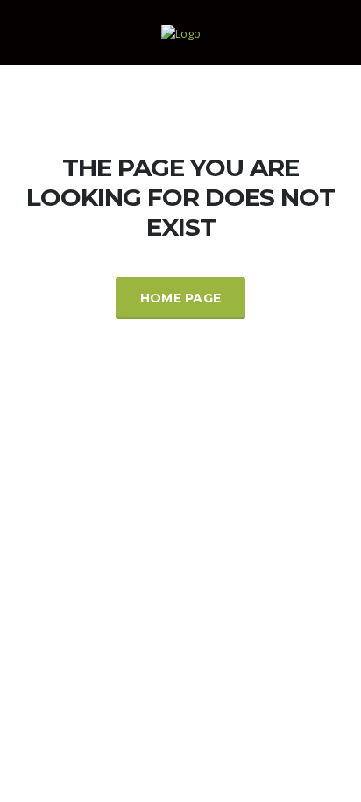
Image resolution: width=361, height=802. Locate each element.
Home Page (181, 298)
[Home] (181, 31)
